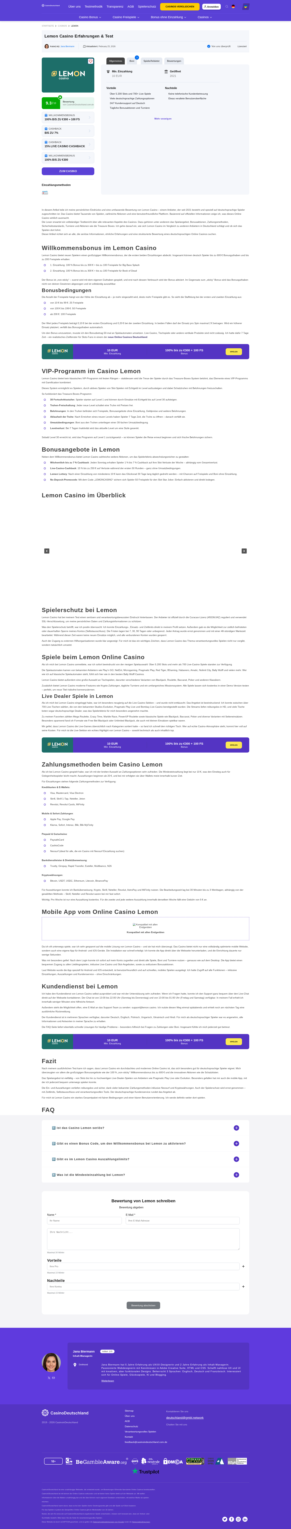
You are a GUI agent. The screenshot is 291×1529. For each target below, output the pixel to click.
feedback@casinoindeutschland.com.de (146, 1442)
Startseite (48, 26)
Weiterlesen (107, 1380)
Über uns (74, 6)
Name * (51, 1214)
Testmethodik (94, 6)
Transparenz (115, 6)
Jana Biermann (67, 46)
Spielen (234, 352)
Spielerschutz (147, 6)
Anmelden (213, 6)
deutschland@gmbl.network (185, 1417)
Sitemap (129, 1410)
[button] (46, 551)
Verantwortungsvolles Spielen (140, 1431)
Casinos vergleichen (180, 6)
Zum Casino (68, 171)
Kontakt (129, 1436)
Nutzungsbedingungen (141, 1522)
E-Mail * (130, 1214)
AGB (130, 6)
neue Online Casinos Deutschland (127, 337)
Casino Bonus (88, 17)
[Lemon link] (68, 75)
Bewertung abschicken (143, 1305)
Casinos (62, 26)
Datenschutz (131, 1426)
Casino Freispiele (124, 17)
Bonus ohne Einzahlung (167, 17)
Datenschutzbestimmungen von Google (108, 1522)
